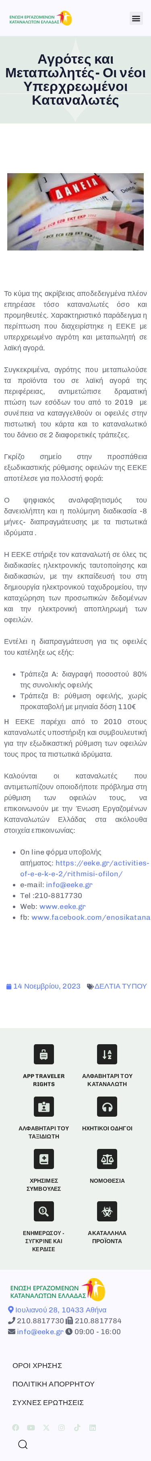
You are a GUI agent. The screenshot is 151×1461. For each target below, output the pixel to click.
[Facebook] (15, 1427)
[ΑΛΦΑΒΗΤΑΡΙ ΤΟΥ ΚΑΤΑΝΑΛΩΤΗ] (107, 1054)
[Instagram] (62, 1427)
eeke (68, 906)
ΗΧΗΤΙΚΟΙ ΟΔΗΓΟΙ (107, 1128)
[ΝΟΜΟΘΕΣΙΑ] (107, 1159)
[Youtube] (31, 1427)
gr (82, 906)
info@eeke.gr (69, 884)
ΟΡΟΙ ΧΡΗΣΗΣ (37, 1365)
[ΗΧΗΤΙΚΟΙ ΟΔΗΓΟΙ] (107, 1107)
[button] (136, 18)
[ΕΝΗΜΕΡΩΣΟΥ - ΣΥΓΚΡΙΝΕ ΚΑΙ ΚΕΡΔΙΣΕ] (44, 1211)
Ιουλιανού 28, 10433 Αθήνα (60, 1310)
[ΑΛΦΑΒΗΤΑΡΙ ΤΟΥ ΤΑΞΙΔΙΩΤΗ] (44, 1107)
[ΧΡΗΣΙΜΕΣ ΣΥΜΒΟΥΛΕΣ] (44, 1159)
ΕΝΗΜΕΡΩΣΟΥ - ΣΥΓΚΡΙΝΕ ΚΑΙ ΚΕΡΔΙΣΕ (43, 1241)
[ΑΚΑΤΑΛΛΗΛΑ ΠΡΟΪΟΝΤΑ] (107, 1211)
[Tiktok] (77, 1427)
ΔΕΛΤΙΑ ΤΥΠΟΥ (121, 986)
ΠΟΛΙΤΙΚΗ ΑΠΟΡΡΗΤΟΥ (53, 1384)
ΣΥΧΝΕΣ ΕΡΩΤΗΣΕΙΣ (48, 1402)
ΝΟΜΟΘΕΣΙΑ (107, 1180)
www (48, 906)
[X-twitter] (46, 1427)
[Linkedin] (92, 1427)
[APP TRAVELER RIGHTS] (44, 1054)
